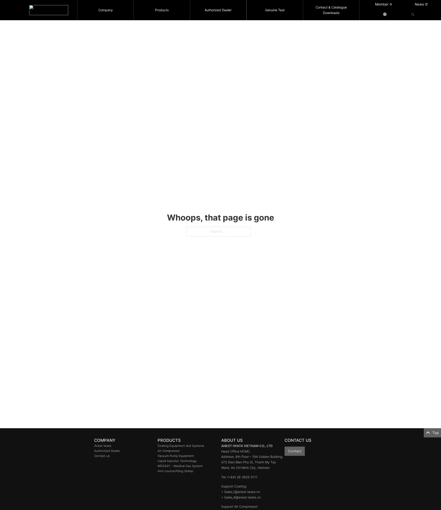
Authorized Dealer (107, 451)
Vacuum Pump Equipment (176, 456)
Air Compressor (169, 451)
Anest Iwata (102, 446)
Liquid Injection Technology (177, 461)
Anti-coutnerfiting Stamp (175, 471)
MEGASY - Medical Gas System (180, 466)
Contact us (102, 456)
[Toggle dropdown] (385, 14)
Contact (295, 451)
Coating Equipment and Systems (181, 446)
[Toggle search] (413, 14)
